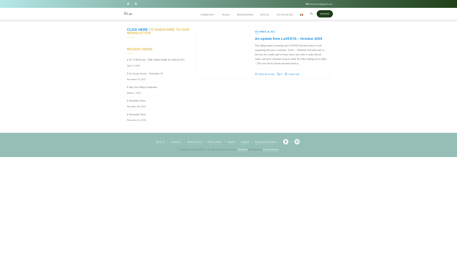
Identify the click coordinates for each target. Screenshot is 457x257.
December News (137, 100)
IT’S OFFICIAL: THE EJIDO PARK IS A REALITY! (157, 60)
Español (245, 141)
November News (137, 114)
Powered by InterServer (266, 141)
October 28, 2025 (265, 32)
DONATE (324, 13)
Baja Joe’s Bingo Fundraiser (143, 87)
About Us (160, 141)
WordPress (243, 149)
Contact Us (176, 141)
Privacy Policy (215, 141)
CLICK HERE (137, 29)
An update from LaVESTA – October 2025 (288, 39)
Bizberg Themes (271, 149)
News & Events (266, 74)
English (231, 141)
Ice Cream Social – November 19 (146, 73)
